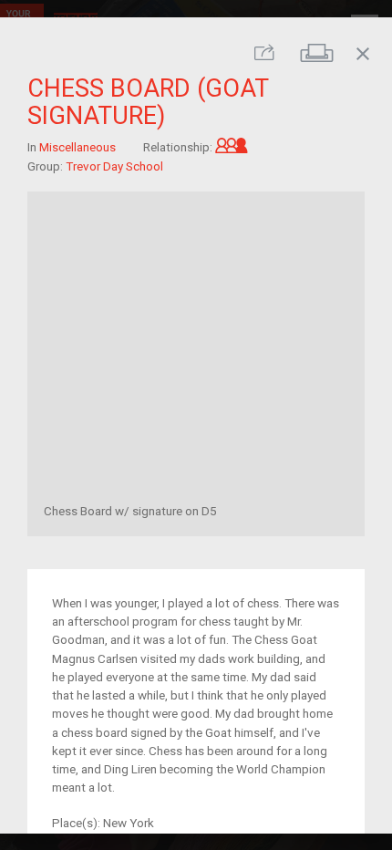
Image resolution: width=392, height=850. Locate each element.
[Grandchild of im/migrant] (231, 147)
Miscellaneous (77, 147)
